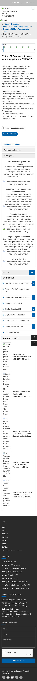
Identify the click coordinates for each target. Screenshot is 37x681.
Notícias (5, 547)
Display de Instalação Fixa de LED (17, 297)
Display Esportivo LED (13, 309)
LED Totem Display (12, 332)
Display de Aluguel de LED (15, 315)
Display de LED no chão (14, 326)
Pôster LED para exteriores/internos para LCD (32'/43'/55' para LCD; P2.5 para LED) (22, 357)
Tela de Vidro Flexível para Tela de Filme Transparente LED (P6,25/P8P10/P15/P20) (21, 465)
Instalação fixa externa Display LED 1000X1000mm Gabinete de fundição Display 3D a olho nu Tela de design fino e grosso (22, 394)
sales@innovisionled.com (16, 600)
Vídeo (4, 544)
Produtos (15, 24)
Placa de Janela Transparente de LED (17, 290)
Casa (7, 24)
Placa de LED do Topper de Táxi (17, 321)
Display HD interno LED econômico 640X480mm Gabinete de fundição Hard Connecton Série (22, 434)
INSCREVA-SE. (18, 661)
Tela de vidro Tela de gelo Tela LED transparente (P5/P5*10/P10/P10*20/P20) (22, 494)
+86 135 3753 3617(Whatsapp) (15, 606)
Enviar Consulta (9, 134)
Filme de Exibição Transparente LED (17, 26)
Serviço (4, 540)
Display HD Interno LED (14, 303)
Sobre (4, 530)
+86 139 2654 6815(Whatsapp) (15, 603)
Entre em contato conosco (13, 128)
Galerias (5, 537)
